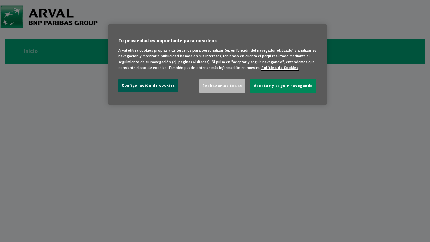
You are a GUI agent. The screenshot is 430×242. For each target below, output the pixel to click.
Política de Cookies (279, 67)
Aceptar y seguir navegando (283, 85)
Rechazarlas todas (222, 85)
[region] (217, 64)
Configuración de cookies (148, 85)
